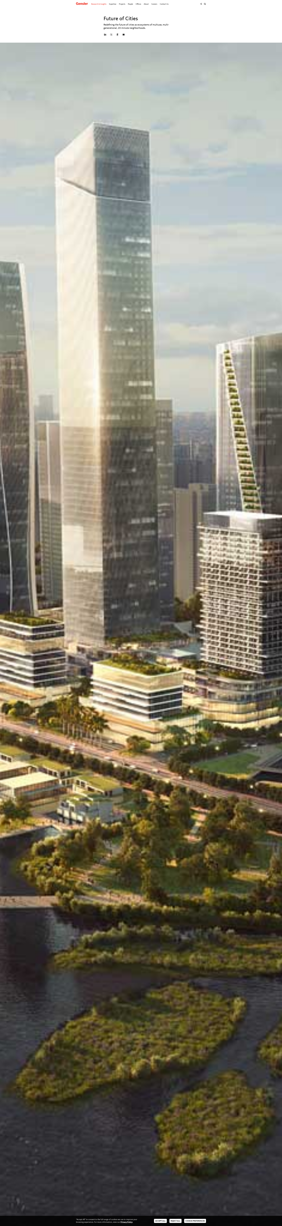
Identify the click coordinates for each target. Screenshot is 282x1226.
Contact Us (164, 4)
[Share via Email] (123, 36)
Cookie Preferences (195, 1221)
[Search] (205, 4)
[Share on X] (111, 36)
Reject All (175, 1221)
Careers (154, 4)
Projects (122, 4)
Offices (138, 4)
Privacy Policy (127, 1222)
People (130, 4)
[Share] (201, 4)
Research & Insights (98, 4)
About (146, 4)
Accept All (160, 1221)
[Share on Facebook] (117, 36)
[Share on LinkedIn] (105, 36)
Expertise (112, 4)
